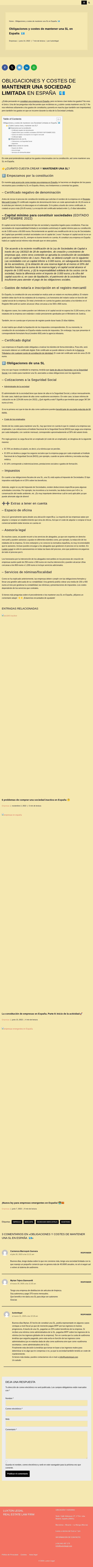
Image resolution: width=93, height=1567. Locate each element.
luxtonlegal (54, 41)
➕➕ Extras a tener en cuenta (18, 145)
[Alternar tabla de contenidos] (57, 119)
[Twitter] (12, 67)
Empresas (13, 41)
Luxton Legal (7, 549)
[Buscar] (89, 3)
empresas (17, 1222)
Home (11, 21)
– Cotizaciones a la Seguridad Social (21, 141)
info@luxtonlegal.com (68, 1357)
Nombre (9, 1398)
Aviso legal (33, 1555)
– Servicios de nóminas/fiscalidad (21, 152)
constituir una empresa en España (34, 101)
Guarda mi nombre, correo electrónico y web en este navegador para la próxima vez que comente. (43, 1466)
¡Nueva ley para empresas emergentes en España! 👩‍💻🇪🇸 (33, 1203)
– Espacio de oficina (16, 148)
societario (65, 1222)
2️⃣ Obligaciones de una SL (17, 139)
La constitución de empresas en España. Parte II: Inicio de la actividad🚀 (42, 1013)
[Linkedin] (4, 1528)
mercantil (29, 1222)
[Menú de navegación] (84, 2)
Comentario (11, 1429)
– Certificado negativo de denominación (22, 130)
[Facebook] (5, 67)
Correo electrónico (14, 1409)
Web (7, 1419)
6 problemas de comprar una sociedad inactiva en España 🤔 (36, 800)
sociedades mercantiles (47, 1222)
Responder (86, 1253)
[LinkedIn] (27, 67)
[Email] (19, 67)
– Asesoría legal (15, 150)
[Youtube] (11, 1528)
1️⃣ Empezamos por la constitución (19, 128)
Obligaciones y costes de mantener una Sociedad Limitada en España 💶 (31, 123)
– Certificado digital (16, 137)
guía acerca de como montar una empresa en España (35, 182)
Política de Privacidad (10, 1555)
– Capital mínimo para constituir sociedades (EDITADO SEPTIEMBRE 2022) (33, 132)
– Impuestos (14, 143)
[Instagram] (31, 1528)
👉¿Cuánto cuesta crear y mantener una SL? (22, 126)
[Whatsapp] (34, 67)
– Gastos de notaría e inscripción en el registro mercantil (27, 134)
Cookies (24, 1555)
